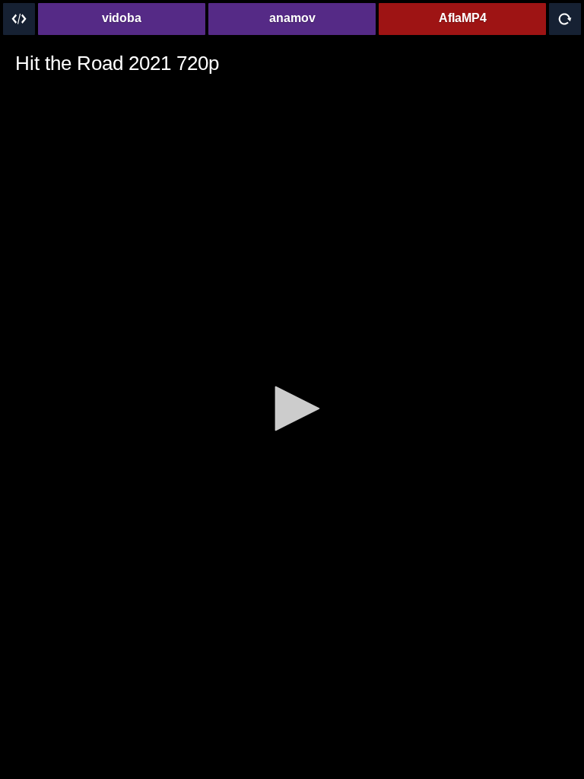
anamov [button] (292, 17)
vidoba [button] (121, 17)
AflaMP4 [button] (463, 17)
